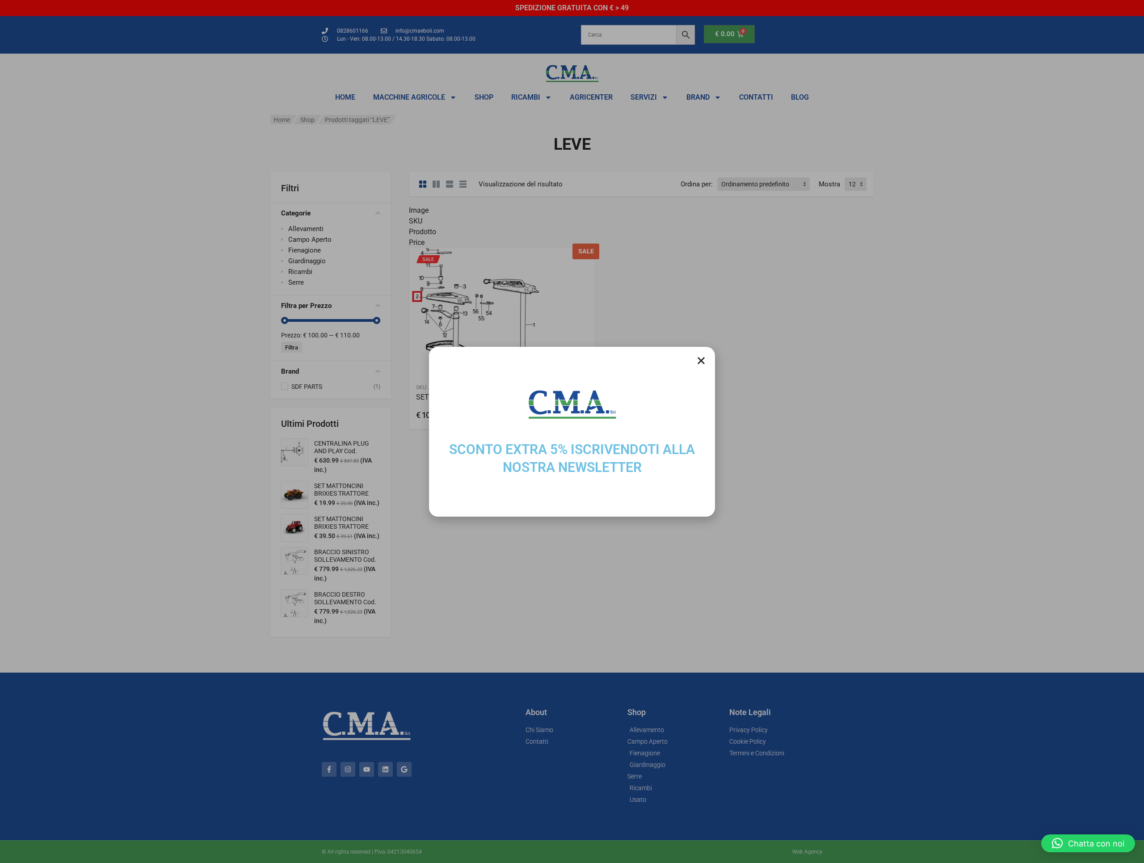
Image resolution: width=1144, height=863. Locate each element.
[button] (1088, 843)
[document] (572, 431)
